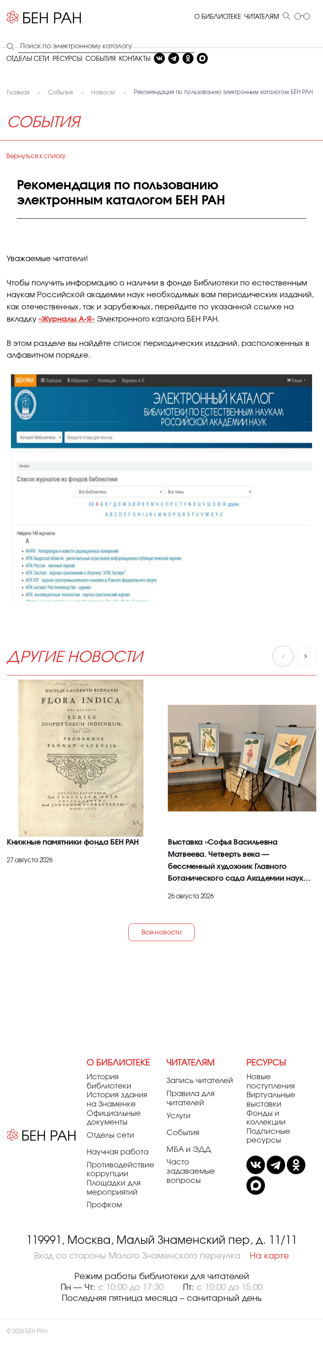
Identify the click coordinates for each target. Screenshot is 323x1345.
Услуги (179, 1116)
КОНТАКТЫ (135, 59)
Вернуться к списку (36, 156)
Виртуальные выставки (270, 1099)
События (183, 1133)
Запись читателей (200, 1081)
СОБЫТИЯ (100, 59)
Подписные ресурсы (268, 1136)
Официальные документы (114, 1118)
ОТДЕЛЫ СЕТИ (27, 59)
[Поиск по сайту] (286, 16)
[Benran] (44, 17)
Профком (104, 1205)
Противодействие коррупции (120, 1170)
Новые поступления (270, 1081)
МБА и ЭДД (189, 1150)
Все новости (161, 932)
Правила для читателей (190, 1098)
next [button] (305, 656)
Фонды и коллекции (266, 1118)
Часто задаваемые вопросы (191, 1171)
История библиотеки (109, 1081)
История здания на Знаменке (117, 1099)
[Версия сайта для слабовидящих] (302, 17)
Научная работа (117, 1152)
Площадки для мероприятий (113, 1188)
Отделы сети (110, 1135)
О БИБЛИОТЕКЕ (217, 17)
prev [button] (283, 656)
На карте (269, 1256)
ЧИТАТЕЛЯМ (261, 17)
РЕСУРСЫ (67, 59)
